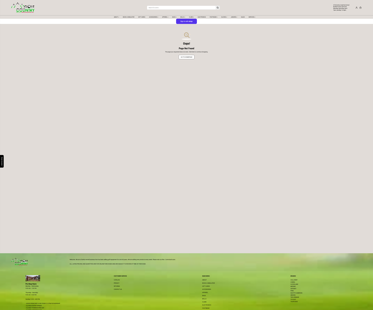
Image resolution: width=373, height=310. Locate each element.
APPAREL (165, 17)
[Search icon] (218, 8)
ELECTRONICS (202, 17)
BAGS (174, 17)
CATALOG (117, 280)
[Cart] (360, 7)
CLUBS (191, 17)
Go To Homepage (186, 57)
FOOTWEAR (213, 17)
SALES (243, 17)
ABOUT (116, 17)
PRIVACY (116, 283)
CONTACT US (118, 289)
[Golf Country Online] (23, 7)
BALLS (182, 17)
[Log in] (356, 7)
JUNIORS (233, 17)
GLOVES (223, 17)
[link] (54, 278)
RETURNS (117, 286)
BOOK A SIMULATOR (128, 17)
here (193, 52)
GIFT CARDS (141, 17)
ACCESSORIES (153, 17)
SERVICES (251, 17)
